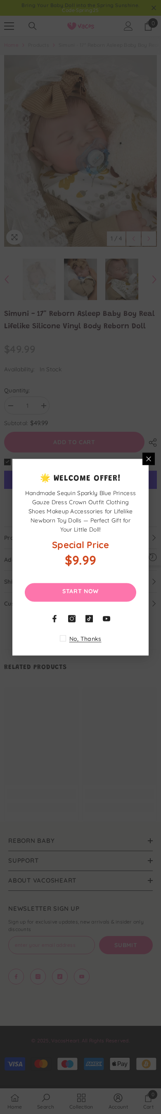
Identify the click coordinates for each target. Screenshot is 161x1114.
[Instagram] (71, 618)
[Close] (148, 458)
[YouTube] (106, 618)
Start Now (80, 590)
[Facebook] (54, 618)
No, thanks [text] (85, 638)
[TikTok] (89, 618)
